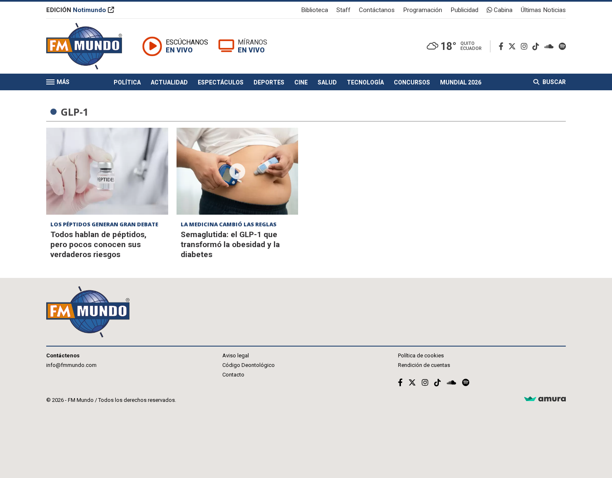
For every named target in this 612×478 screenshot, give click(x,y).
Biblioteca (314, 10)
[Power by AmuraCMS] (545, 399)
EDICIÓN (76, 10)
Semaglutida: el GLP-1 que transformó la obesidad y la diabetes (230, 244)
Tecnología (365, 82)
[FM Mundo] (84, 46)
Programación (422, 10)
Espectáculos (221, 82)
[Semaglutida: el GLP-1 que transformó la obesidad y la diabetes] (238, 171)
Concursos (412, 82)
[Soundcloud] (550, 46)
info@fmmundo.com (71, 365)
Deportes (269, 82)
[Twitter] (513, 46)
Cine (301, 82)
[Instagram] (526, 46)
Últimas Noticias (543, 10)
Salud (327, 82)
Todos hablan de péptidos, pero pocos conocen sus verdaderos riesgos (98, 244)
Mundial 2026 (460, 82)
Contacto (233, 375)
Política (127, 82)
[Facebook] (503, 46)
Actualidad (169, 82)
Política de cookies (421, 355)
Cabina (502, 10)
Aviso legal (235, 355)
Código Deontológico (248, 365)
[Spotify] (562, 46)
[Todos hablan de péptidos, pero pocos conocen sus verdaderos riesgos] (107, 171)
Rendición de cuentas (424, 365)
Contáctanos (377, 10)
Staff (343, 10)
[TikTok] (537, 46)
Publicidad (464, 10)
